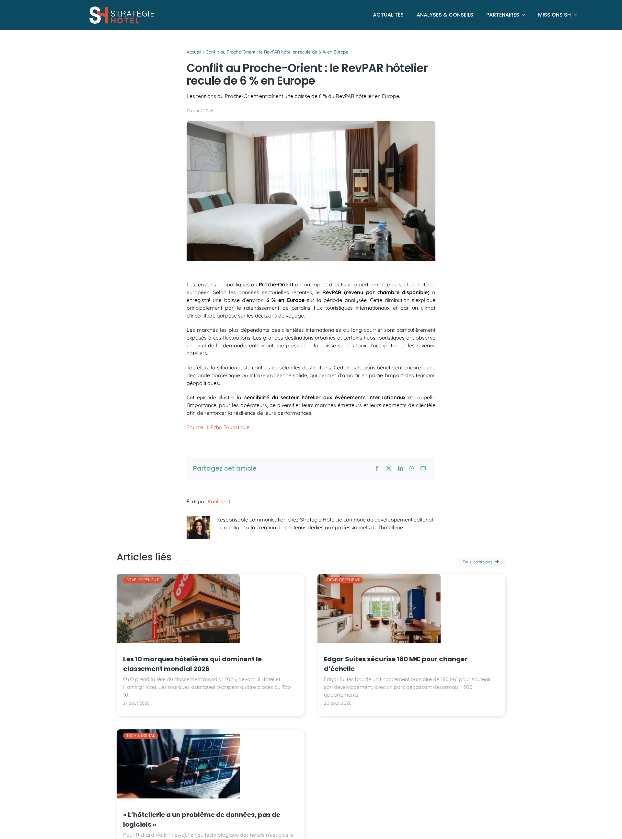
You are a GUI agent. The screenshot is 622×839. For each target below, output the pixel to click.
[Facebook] (377, 468)
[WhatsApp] (411, 468)
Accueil (194, 52)
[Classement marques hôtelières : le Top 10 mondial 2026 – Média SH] (178, 576)
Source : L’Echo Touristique (219, 427)
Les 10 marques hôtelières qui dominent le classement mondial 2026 (192, 663)
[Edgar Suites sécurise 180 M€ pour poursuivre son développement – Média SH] (379, 576)
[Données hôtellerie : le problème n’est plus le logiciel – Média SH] (178, 732)
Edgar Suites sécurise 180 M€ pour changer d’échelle (395, 663)
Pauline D (219, 501)
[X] (389, 468)
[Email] (423, 468)
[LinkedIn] (400, 468)
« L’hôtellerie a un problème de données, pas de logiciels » (201, 819)
